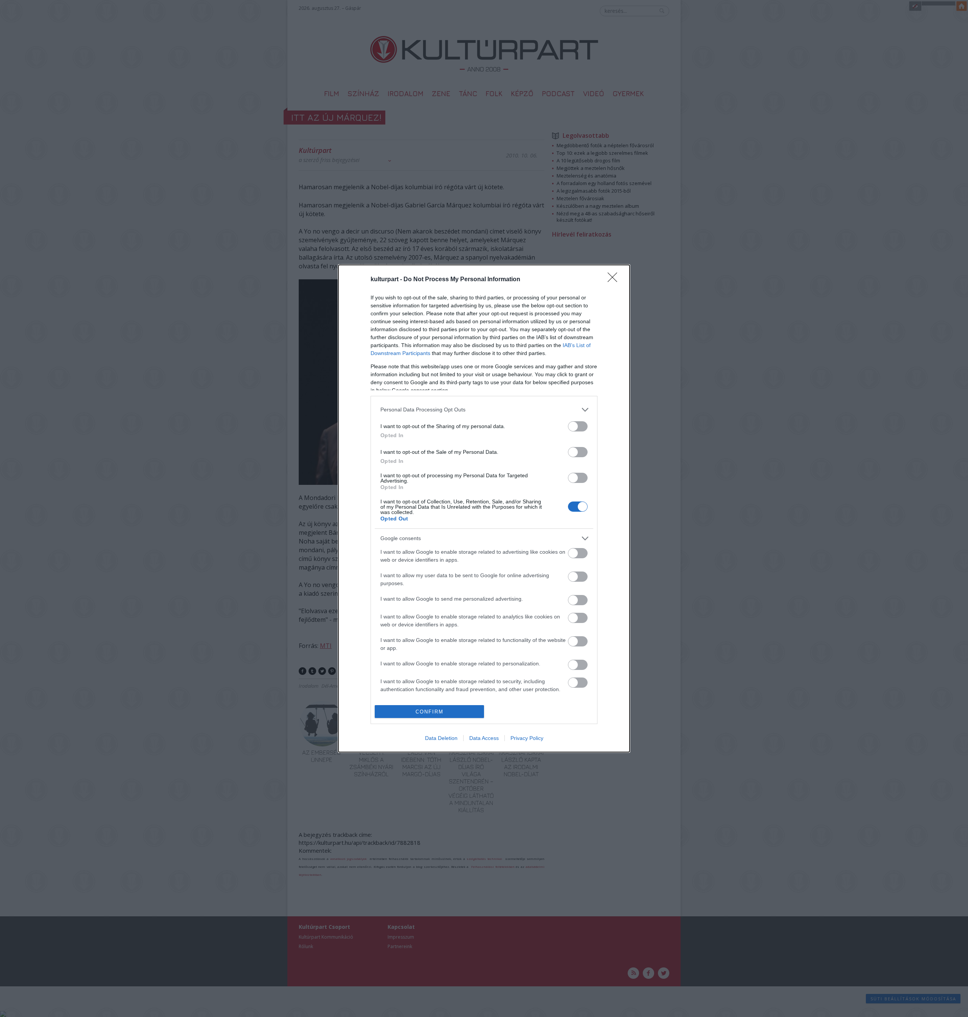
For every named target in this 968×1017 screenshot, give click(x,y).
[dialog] (484, 508)
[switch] (578, 426)
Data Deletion (441, 738)
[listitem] (484, 410)
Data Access (484, 738)
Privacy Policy (526, 738)
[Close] (615, 280)
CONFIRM (430, 712)
